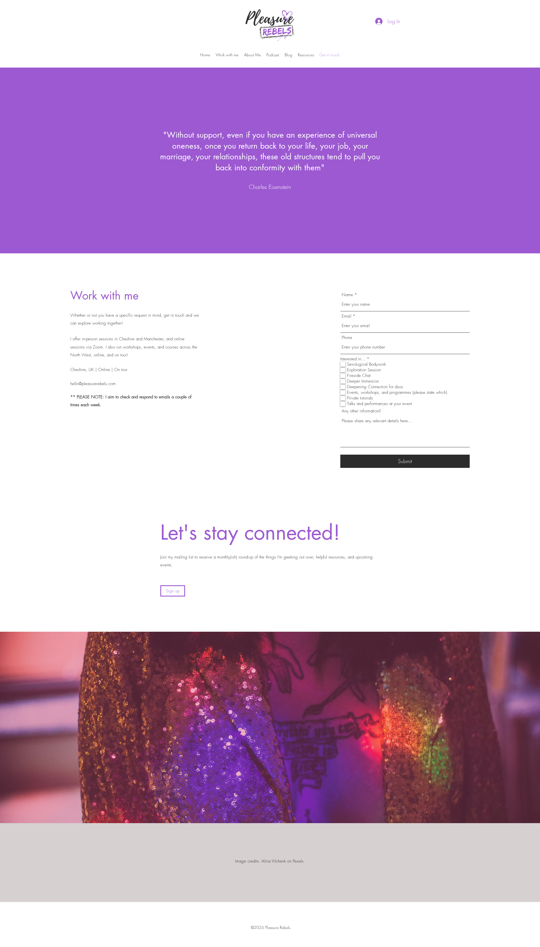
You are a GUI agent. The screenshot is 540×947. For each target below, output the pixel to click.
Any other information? (361, 411)
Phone (347, 338)
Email (346, 316)
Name (347, 295)
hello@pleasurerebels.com (93, 384)
